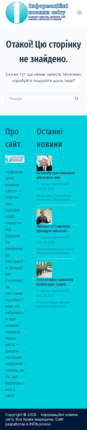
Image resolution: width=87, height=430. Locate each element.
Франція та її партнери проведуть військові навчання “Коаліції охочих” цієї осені (53, 233)
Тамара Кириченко (53, 184)
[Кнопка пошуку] (77, 98)
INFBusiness (40, 424)
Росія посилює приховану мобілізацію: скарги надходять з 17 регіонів (54, 284)
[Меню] (79, 12)
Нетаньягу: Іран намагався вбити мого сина (55, 175)
